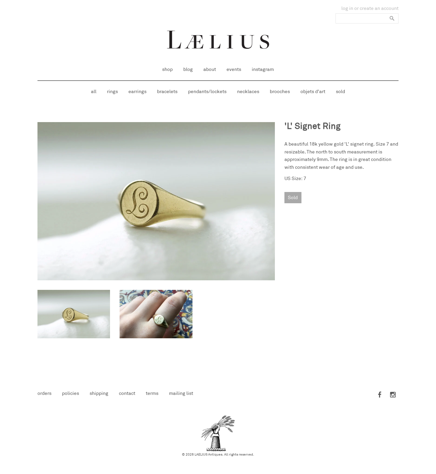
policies (70, 393)
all (93, 91)
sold (340, 91)
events (234, 69)
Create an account (379, 8)
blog (188, 69)
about (209, 69)
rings (112, 91)
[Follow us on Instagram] (392, 395)
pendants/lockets (207, 91)
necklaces (248, 91)
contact (127, 393)
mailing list (181, 393)
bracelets (167, 91)
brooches (280, 91)
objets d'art (312, 91)
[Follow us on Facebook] (380, 395)
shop (167, 69)
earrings (137, 91)
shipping (99, 393)
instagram (263, 69)
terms (152, 393)
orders (44, 393)
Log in (347, 8)
